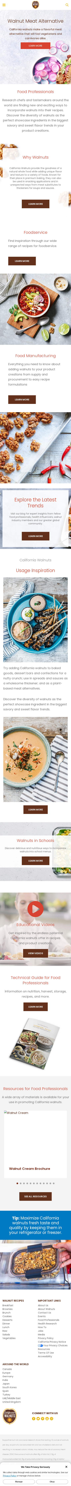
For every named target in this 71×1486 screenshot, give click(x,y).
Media (41, 1334)
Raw (4, 1331)
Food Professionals (48, 1320)
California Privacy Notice (52, 1341)
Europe (6, 1372)
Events (42, 1316)
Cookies (7, 1316)
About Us (43, 1305)
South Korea (9, 1387)
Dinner (6, 1323)
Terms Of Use (46, 1352)
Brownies (7, 1309)
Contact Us (44, 1312)
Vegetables (9, 1338)
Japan (6, 1383)
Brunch (6, 1312)
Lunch (5, 1327)
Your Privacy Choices (55, 1345)
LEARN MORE (35, 45)
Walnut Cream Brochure (29, 1168)
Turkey (6, 1394)
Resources (44, 1349)
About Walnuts (46, 1309)
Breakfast (7, 1305)
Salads (6, 1334)
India (5, 1380)
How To (42, 1327)
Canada (7, 1369)
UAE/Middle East (11, 1398)
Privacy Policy (45, 1338)
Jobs (40, 1331)
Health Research (47, 1323)
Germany (7, 1376)
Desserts (7, 1320)
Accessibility (45, 1356)
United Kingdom (11, 1402)
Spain (5, 1391)
